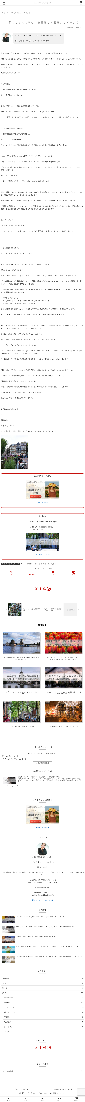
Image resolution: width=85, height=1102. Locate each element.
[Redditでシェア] (46, 690)
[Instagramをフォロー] (48, 1047)
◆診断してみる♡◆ (42, 827)
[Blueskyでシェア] (20, 690)
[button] (74, 573)
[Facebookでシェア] (33, 690)
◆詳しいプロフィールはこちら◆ (42, 900)
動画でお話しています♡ (42, 554)
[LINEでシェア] (59, 690)
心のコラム (16, 564)
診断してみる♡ (43, 502)
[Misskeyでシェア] (26, 690)
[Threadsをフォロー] (44, 1047)
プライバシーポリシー (21, 1089)
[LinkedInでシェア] (71, 690)
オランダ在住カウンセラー (31, 564)
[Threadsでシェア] (39, 690)
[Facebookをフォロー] (40, 1047)
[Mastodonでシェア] (13, 690)
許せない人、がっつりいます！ (15, 759)
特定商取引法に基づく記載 (63, 1089)
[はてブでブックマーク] (52, 690)
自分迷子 (6, 564)
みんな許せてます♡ (12, 756)
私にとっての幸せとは (49, 564)
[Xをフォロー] (36, 1047)
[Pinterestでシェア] (65, 690)
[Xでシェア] (7, 690)
